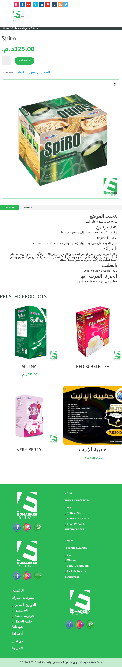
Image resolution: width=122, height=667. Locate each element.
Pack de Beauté (76, 571)
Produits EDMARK (76, 548)
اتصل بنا (17, 648)
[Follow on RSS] (60, 4)
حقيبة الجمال (23, 622)
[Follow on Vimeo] (65, 4)
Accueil (69, 541)
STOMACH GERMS (78, 519)
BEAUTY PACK (75, 524)
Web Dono (96, 662)
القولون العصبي (25, 605)
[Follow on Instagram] (16, 4)
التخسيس (43, 72)
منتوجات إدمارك (23, 598)
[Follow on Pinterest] (47, 4)
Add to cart (24, 60)
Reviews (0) (28, 207)
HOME (68, 494)
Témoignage (72, 577)
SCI (69, 555)
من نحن (17, 641)
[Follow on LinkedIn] (41, 4)
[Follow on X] (35, 4)
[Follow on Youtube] (28, 4)
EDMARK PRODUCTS (77, 501)
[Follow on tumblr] (54, 4)
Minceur (72, 560)
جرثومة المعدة (24, 616)
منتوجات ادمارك (20, 28)
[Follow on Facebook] (22, 4)
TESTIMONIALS (74, 530)
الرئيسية (18, 591)
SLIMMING (74, 513)
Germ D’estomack (78, 566)
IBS (69, 508)
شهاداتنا (17, 627)
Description (9, 207)
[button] (115, 85)
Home (6, 28)
